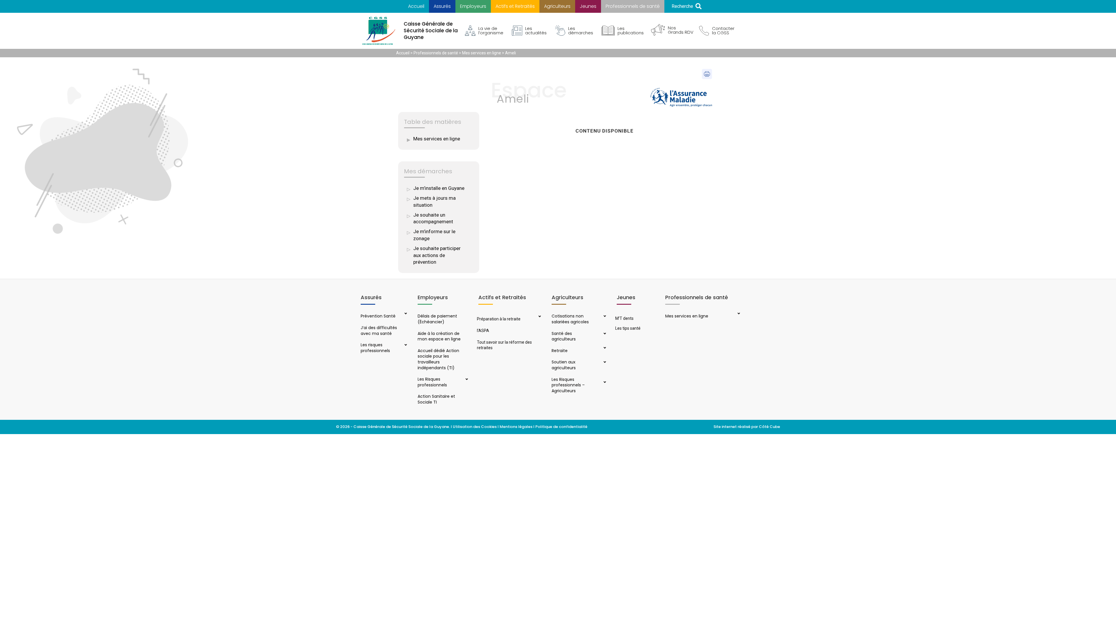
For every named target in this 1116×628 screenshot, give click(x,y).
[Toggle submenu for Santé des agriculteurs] (604, 334)
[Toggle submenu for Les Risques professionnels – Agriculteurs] (604, 382)
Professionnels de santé (436, 53)
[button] (686, 6)
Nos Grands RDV (680, 30)
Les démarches (580, 30)
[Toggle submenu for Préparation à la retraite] (539, 317)
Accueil (402, 53)
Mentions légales (516, 426)
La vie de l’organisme (490, 30)
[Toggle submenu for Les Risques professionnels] (466, 380)
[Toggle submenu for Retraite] (604, 348)
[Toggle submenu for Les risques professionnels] (405, 345)
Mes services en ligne (481, 53)
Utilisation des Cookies (475, 426)
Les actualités (536, 30)
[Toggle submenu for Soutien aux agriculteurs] (604, 362)
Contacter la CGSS (723, 30)
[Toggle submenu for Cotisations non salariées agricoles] (604, 316)
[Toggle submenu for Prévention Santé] (405, 314)
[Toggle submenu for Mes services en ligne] (738, 314)
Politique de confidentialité (561, 426)
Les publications (631, 30)
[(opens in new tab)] (681, 97)
